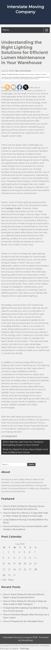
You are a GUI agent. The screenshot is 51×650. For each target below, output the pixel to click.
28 (35, 569)
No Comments (23, 70)
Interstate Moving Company (25, 9)
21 (35, 563)
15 (4, 563)
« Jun (4, 579)
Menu (6, 30)
